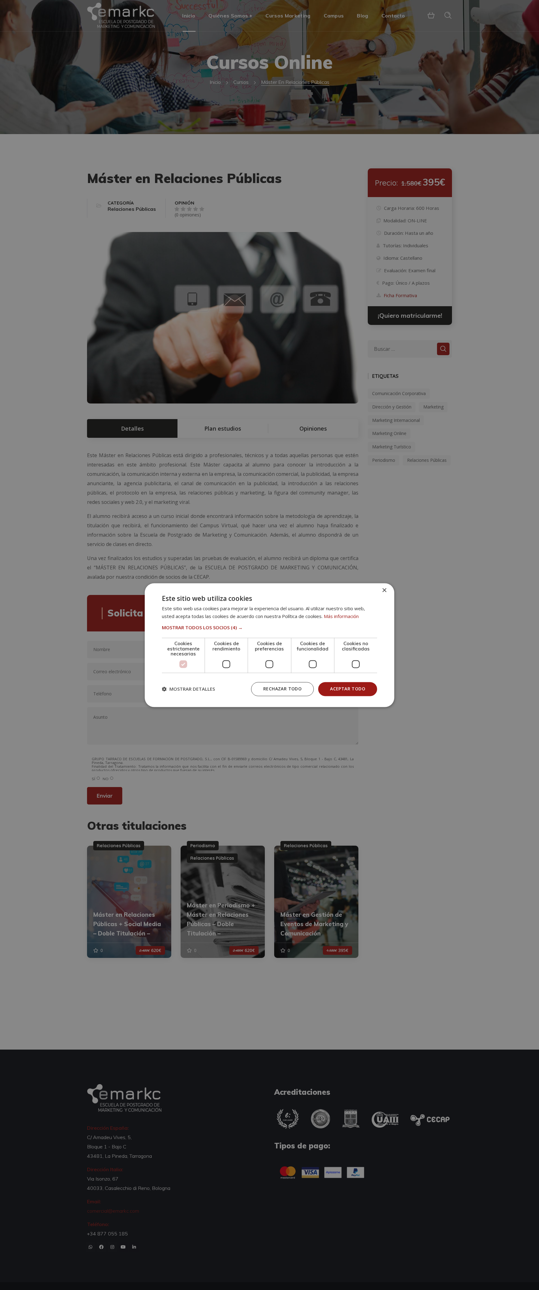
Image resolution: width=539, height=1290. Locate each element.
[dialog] (269, 645)
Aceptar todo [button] (347, 689)
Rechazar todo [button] (282, 689)
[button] (269, 628)
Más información (341, 616)
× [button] (384, 590)
